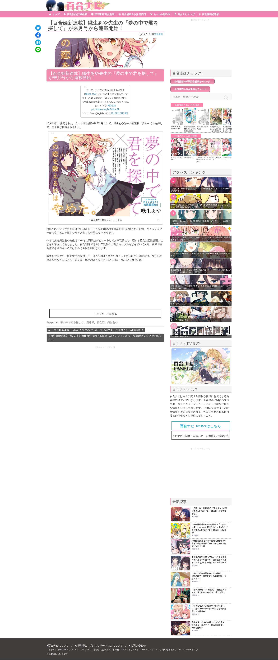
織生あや (112, 322)
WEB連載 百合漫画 (104, 14)
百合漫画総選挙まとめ (179, 336)
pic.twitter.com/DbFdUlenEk (105, 109)
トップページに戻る (105, 313)
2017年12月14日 (119, 113)
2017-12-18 (147, 34)
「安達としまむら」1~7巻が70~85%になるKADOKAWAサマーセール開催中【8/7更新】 (200, 222)
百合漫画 (158, 34)
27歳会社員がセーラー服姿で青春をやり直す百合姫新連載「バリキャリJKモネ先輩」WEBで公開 (201, 287)
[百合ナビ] (76, 2)
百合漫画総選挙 (210, 14)
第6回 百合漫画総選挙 (179, 320)
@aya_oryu (90, 93)
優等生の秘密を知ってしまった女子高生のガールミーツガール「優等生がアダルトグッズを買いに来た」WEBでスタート (201, 271)
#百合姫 (112, 105)
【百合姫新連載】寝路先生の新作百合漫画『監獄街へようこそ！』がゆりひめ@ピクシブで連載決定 (104, 337)
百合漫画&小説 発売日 (134, 14)
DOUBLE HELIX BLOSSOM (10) (176, 128)
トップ (56, 14)
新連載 (90, 322)
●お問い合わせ (137, 645)
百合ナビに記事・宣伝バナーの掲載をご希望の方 (200, 435)
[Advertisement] (74, 372)
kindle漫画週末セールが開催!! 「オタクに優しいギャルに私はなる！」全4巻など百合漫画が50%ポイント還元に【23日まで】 (200, 206)
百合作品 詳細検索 (77, 14)
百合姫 (101, 322)
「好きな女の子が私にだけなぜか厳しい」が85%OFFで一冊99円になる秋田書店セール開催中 (201, 238)
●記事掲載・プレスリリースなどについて (99, 645)
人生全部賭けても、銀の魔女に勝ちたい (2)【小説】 (228, 130)
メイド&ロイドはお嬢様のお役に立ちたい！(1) (202, 159)
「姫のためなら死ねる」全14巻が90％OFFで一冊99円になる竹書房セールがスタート (201, 254)
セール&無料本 (162, 14)
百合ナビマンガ (186, 14)
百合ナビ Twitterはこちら (200, 426)
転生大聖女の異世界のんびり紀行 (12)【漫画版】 (189, 130)
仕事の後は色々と (189, 157)
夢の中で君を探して (72, 322)
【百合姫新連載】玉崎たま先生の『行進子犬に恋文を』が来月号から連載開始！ (96, 330)
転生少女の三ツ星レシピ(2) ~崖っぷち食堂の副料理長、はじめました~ (215, 131)
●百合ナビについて (57, 645)
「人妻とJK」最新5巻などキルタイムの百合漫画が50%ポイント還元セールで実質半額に (200, 189)
